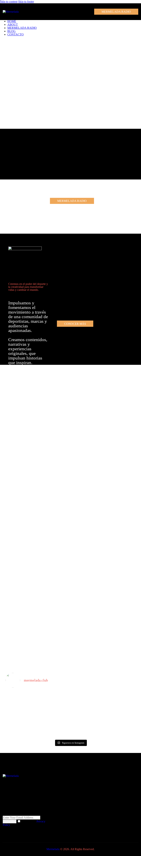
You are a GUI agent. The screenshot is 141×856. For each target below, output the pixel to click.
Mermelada (52, 849)
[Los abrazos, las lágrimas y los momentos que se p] (38, 700)
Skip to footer (26, 1)
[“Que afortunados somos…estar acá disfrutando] (38, 723)
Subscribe (9, 821)
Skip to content (8, 1)
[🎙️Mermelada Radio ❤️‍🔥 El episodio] (103, 720)
